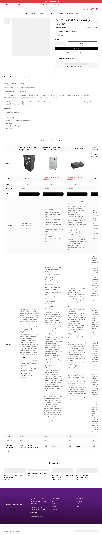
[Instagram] (14, 510)
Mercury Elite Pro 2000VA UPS (37, 473)
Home (25, 13)
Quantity (58, 39)
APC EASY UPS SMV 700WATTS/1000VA (82, 476)
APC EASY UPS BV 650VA (75, 149)
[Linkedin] (5, 510)
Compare (59, 53)
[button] (29, 194)
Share (81, 53)
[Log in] (84, 9)
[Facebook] (10, 510)
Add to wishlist (96, 22)
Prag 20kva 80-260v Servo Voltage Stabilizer (27, 149)
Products (32, 13)
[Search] (88, 9)
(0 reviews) (95, 27)
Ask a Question (71, 53)
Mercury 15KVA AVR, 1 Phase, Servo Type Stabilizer (52, 149)
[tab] (9, 77)
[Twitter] (19, 510)
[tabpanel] (51, 106)
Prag (50, 13)
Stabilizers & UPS (42, 13)
